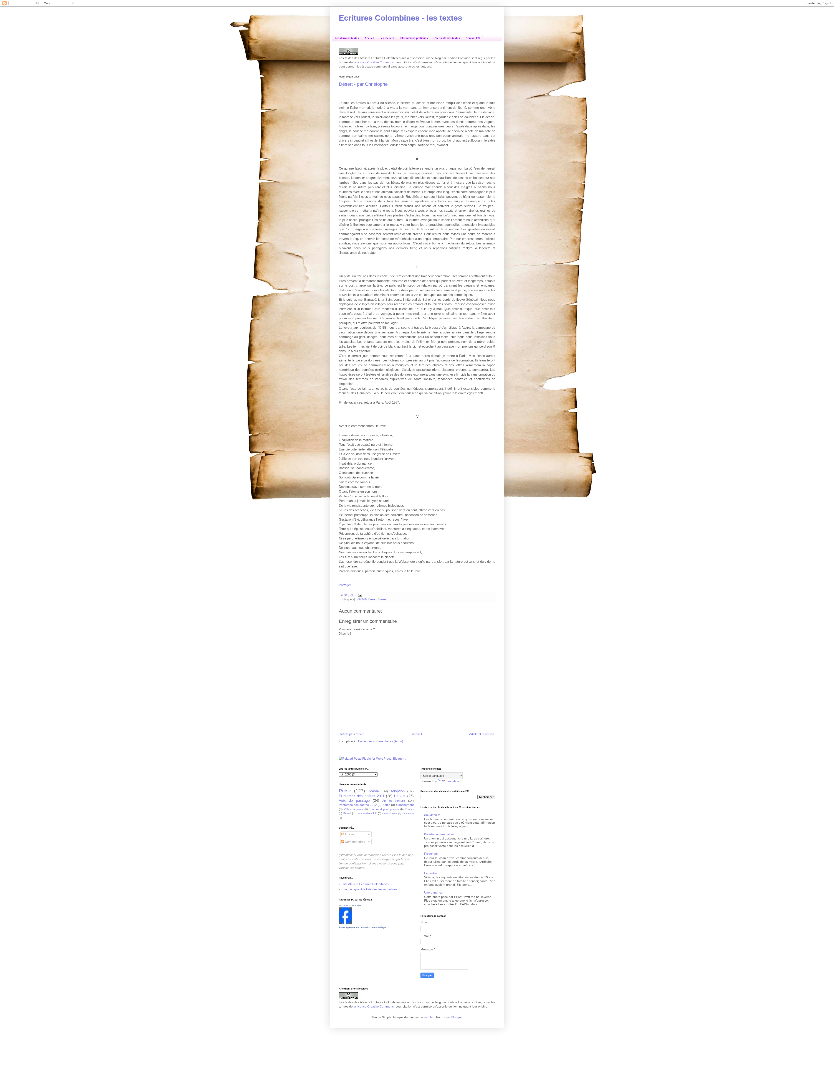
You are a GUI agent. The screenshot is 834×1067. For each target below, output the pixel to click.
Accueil (369, 38)
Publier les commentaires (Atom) (380, 741)
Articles (349, 834)
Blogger (456, 1017)
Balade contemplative (439, 834)
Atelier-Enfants (389, 813)
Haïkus (399, 796)
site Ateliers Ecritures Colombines (366, 884)
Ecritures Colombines (350, 905)
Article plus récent (352, 734)
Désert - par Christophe (363, 84)
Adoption (398, 791)
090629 (362, 599)
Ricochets (431, 853)
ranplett (429, 1017)
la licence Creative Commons (374, 62)
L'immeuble (408, 813)
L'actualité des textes (447, 38)
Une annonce (433, 892)
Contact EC (473, 38)
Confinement (405, 804)
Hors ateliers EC (366, 813)
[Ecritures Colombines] (345, 923)
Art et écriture (393, 800)
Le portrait (431, 873)
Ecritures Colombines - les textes (400, 17)
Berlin (386, 804)
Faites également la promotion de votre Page (362, 927)
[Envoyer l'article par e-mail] (359, 595)
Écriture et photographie (384, 809)
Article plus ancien (481, 734)
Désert (372, 599)
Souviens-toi (432, 814)
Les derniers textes (347, 38)
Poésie (373, 791)
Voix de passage (354, 800)
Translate (452, 781)
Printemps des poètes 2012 (358, 804)
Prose (382, 599)
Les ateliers (387, 38)
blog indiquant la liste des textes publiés (370, 889)
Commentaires (354, 841)
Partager (345, 585)
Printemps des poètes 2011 (361, 796)
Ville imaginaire (353, 809)
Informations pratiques (414, 38)
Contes (409, 809)
